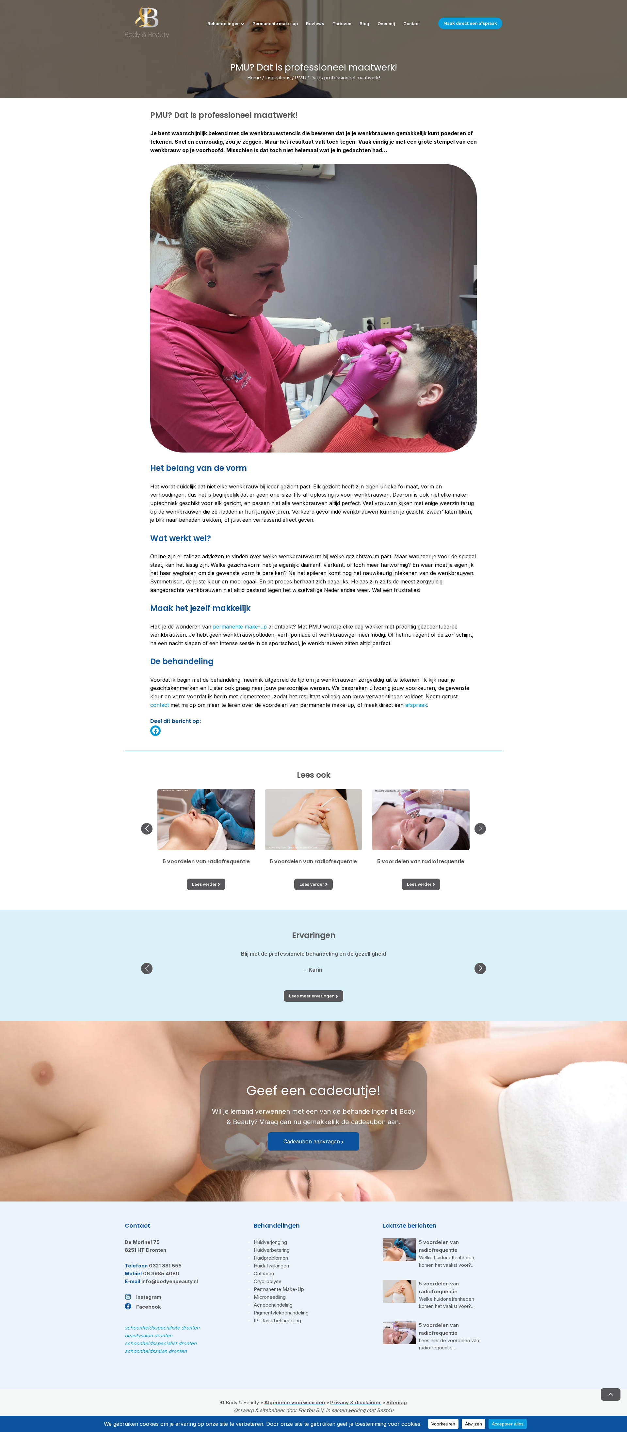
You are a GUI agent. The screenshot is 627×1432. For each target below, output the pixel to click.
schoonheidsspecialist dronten (161, 1343)
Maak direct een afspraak (470, 23)
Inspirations (278, 77)
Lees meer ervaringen (311, 996)
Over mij (386, 23)
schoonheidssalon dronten (156, 1351)
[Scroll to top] (610, 1394)
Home (254, 77)
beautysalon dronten (148, 1335)
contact (159, 705)
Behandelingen (223, 23)
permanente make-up (240, 626)
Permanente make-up (275, 23)
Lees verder (204, 884)
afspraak (416, 705)
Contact (411, 23)
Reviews (315, 23)
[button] (147, 829)
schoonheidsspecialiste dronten (162, 1328)
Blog (364, 23)
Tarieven (341, 23)
